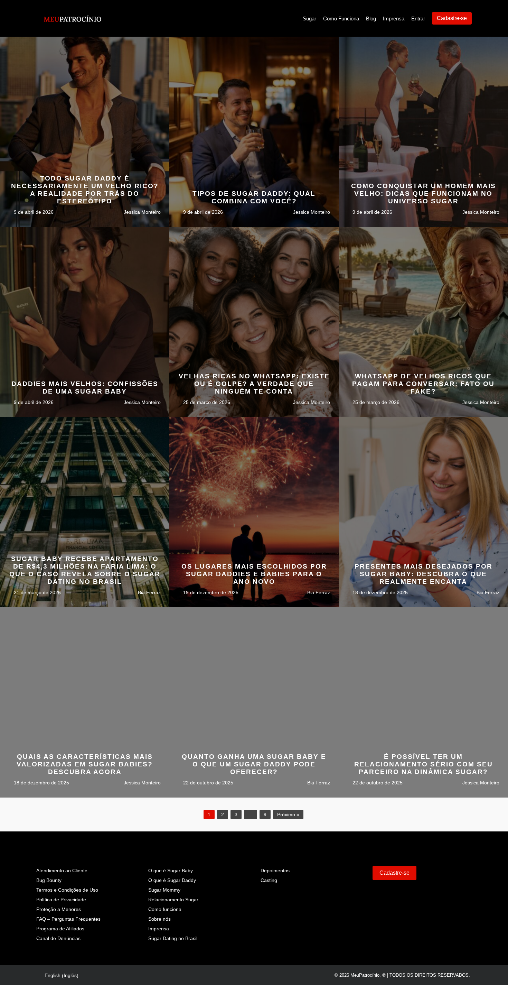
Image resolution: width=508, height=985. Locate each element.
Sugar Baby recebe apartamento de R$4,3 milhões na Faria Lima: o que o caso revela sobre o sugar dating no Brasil (84, 570)
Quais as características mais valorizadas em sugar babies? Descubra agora (85, 764)
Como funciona (164, 909)
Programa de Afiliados (60, 928)
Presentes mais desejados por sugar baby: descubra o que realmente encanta (423, 574)
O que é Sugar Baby (170, 870)
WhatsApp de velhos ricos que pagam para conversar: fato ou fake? (423, 383)
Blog (371, 18)
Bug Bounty (49, 880)
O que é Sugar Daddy (172, 880)
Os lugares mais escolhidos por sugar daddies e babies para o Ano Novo (254, 574)
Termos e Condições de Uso (67, 890)
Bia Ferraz (149, 592)
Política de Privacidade (61, 899)
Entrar (418, 18)
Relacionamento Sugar (173, 899)
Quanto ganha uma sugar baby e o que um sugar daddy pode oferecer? (254, 764)
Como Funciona (341, 18)
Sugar (309, 18)
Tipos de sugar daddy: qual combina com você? (254, 197)
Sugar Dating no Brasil (172, 938)
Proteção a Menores (58, 909)
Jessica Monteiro (141, 212)
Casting (269, 880)
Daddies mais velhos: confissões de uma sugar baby (84, 387)
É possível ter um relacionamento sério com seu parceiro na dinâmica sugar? (423, 764)
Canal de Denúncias (58, 938)
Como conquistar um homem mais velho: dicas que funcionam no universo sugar (423, 193)
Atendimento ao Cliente (61, 870)
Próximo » (288, 814)
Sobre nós (159, 919)
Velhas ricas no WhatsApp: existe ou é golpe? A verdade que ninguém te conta (254, 383)
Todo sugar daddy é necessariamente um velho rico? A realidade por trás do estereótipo (85, 190)
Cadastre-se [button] (394, 873)
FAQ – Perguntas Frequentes (68, 919)
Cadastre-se (452, 18)
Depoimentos (275, 870)
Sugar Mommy (164, 890)
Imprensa (393, 18)
